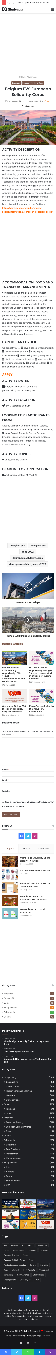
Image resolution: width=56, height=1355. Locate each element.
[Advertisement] (28, 44)
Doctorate (11, 1144)
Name (5, 769)
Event (8, 1131)
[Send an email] (20, 101)
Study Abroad (10, 1007)
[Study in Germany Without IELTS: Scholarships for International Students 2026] (10, 1214)
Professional (12, 1153)
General (7, 1017)
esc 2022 (28, 551)
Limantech (48, 1331)
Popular (10, 848)
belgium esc (18, 545)
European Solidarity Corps (32, 83)
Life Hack (10, 1095)
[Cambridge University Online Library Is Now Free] (10, 861)
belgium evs (39, 545)
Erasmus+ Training (14, 1122)
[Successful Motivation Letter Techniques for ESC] (10, 887)
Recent (26, 848)
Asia (8, 1167)
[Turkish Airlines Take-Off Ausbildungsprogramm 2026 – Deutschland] (28, 1224)
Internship (10, 1109)
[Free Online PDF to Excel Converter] (10, 913)
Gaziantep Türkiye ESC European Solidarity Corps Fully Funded (14, 709)
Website (6, 791)
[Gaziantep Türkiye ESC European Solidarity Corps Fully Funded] (14, 696)
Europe (9, 1176)
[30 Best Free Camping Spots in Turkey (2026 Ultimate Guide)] (10, 1203)
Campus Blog (10, 998)
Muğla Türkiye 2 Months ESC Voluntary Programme (41, 709)
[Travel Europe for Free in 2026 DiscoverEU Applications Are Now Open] (28, 1203)
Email (5, 780)
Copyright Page (34, 1335)
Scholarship (9, 1012)
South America (13, 1180)
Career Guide (12, 1086)
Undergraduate (13, 1158)
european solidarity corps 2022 (28, 564)
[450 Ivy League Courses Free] (10, 874)
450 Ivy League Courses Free (35, 870)
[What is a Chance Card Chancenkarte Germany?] (10, 900)
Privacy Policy (19, 1335)
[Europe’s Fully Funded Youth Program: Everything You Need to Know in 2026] (28, 1214)
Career (7, 1003)
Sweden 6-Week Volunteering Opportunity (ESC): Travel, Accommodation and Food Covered (13, 674)
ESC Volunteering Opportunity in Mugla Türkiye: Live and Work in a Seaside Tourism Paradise (40, 673)
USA (8, 1185)
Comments (44, 848)
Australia (10, 1171)
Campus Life (12, 1082)
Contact (46, 1335)
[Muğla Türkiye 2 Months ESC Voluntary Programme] (41, 696)
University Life (13, 1100)
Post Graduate (13, 1149)
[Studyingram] (13, 9)
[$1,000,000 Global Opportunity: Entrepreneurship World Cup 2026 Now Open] (45, 1203)
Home (24, 77)
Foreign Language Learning (19, 1091)
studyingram (13, 101)
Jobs (8, 1113)
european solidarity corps (28, 557)
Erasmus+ (32, 77)
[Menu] (52, 10)
